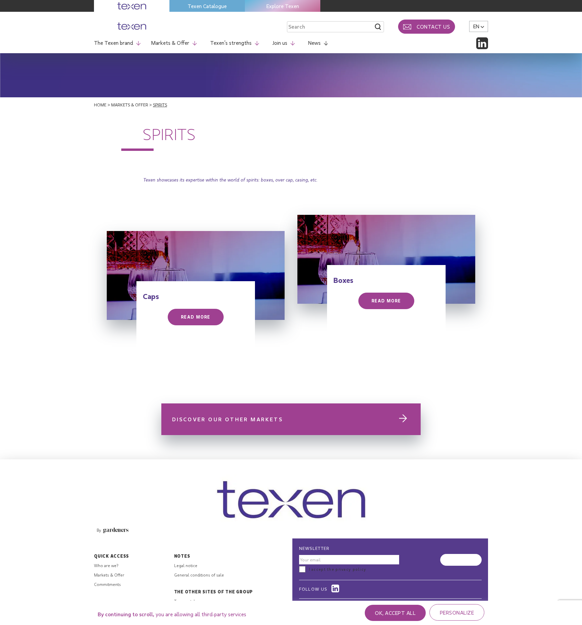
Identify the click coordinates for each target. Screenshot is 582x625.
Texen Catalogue (207, 6)
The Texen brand (113, 42)
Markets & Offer (170, 42)
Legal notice (185, 565)
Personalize (457, 612)
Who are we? (106, 565)
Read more (196, 317)
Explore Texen (282, 6)
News (314, 42)
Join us (279, 42)
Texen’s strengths (231, 42)
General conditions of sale (199, 575)
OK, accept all (395, 613)
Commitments (107, 584)
